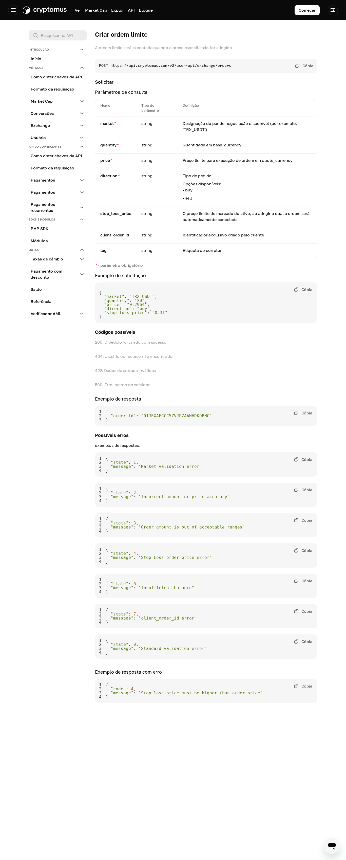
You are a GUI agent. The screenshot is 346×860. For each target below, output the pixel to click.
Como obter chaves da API (56, 76)
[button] (58, 50)
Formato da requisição (52, 89)
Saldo (36, 289)
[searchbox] (58, 35)
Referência (41, 301)
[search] (59, 35)
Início (36, 58)
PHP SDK (39, 228)
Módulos (39, 240)
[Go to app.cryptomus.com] (44, 10)
